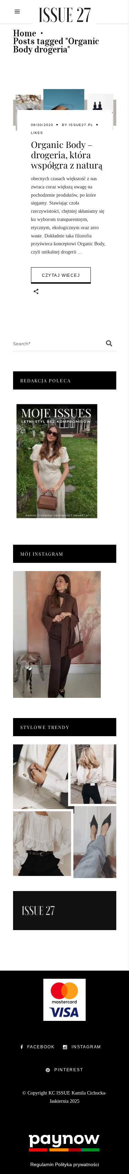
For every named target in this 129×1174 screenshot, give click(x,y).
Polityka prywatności (77, 1164)
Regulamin (42, 1164)
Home (24, 33)
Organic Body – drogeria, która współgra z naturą (67, 154)
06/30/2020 (42, 125)
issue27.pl (81, 125)
